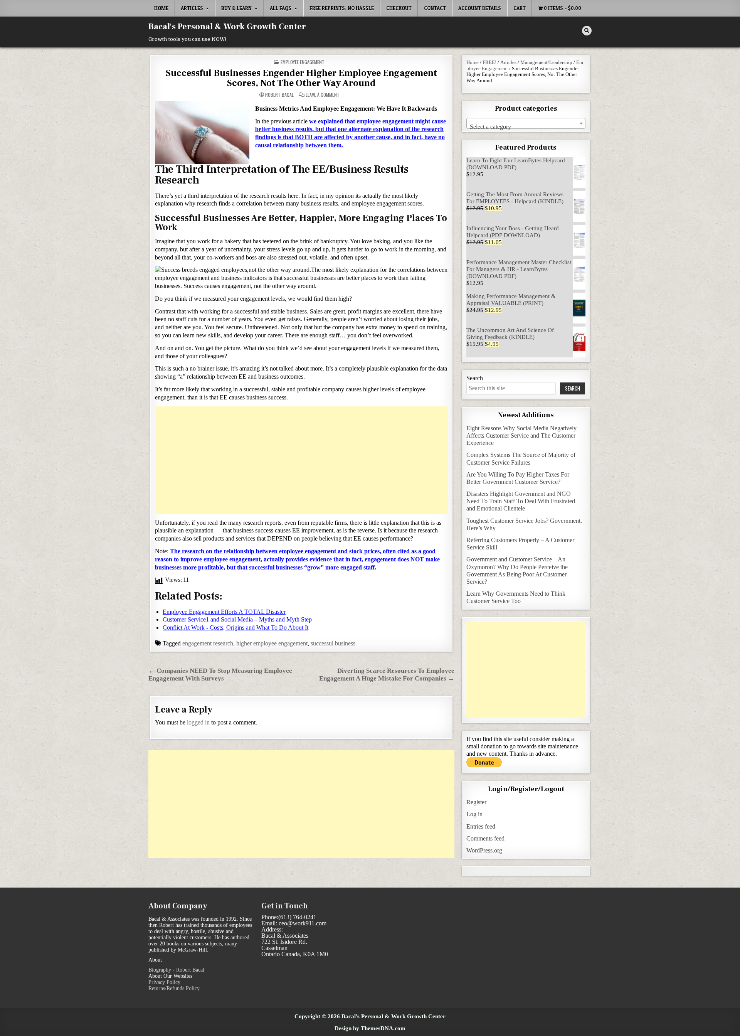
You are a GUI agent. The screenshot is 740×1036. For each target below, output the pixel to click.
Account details (479, 8)
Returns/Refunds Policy (174, 988)
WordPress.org (484, 850)
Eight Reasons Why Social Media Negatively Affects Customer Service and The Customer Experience (521, 435)
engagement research (207, 643)
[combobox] (525, 123)
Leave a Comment (323, 95)
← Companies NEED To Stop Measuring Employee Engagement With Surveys (220, 674)
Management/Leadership (546, 62)
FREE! (489, 62)
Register (476, 802)
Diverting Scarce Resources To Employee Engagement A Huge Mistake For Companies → (386, 674)
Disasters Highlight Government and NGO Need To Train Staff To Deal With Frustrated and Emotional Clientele (520, 501)
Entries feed (480, 826)
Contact (435, 8)
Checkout (399, 8)
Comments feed (485, 838)
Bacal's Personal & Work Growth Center (227, 26)
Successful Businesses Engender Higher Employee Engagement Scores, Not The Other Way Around (301, 78)
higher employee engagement (272, 643)
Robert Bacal (279, 95)
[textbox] (526, 126)
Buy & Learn (236, 8)
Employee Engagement (303, 62)
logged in (198, 722)
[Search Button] (587, 30)
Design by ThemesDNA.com (370, 1028)
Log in (474, 814)
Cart (519, 8)
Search (474, 378)
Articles (192, 8)
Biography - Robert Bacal (176, 970)
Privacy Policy (164, 982)
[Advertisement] (301, 460)
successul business (333, 643)
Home (161, 8)
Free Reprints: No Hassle (341, 8)
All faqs (280, 8)
